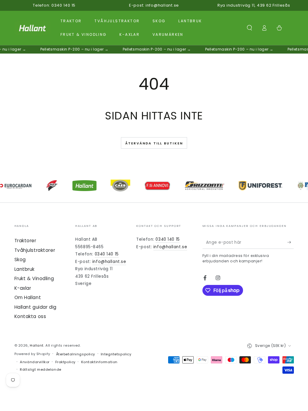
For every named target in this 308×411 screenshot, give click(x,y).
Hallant (37, 345)
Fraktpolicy (65, 362)
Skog (20, 259)
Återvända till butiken (154, 143)
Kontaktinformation (99, 362)
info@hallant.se (109, 261)
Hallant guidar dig (35, 307)
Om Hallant (27, 297)
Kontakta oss (30, 316)
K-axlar (22, 288)
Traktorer (25, 240)
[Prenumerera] (290, 242)
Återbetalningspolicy (75, 354)
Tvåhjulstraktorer (34, 250)
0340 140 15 (107, 254)
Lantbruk (24, 269)
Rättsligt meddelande (40, 369)
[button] (249, 28)
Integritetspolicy (116, 354)
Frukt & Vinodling (34, 278)
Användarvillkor (35, 362)
